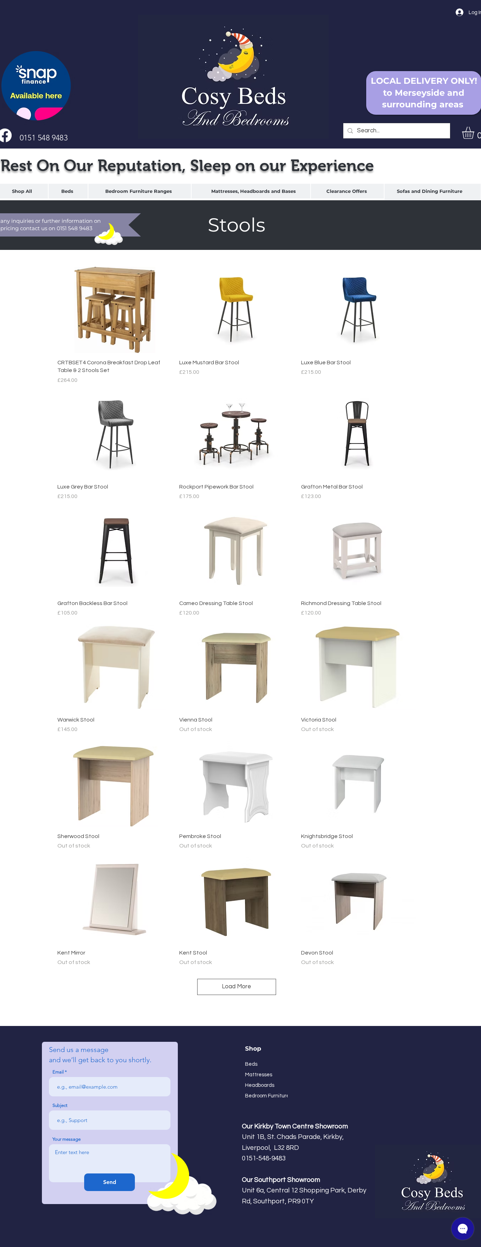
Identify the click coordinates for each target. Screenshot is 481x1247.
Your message (66, 1139)
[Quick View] (114, 310)
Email (58, 1072)
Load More (236, 986)
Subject (59, 1105)
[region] (68, 191)
